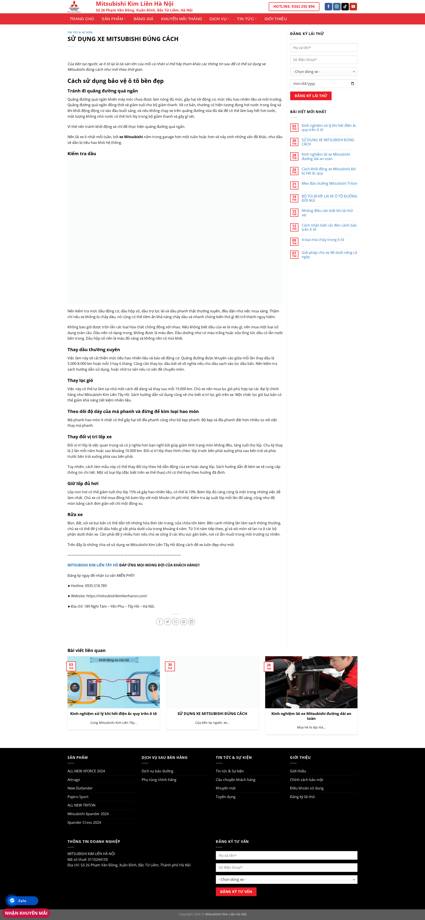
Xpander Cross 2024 (84, 822)
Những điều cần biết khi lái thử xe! (327, 213)
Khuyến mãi (226, 788)
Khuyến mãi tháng (181, 19)
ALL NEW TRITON (81, 805)
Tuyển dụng (226, 796)
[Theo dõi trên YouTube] (353, 6)
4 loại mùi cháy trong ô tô (323, 240)
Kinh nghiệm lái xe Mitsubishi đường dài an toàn (326, 156)
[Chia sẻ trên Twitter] (167, 621)
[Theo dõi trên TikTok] (345, 6)
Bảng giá (144, 19)
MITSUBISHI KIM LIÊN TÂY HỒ (93, 565)
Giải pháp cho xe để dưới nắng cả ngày (329, 255)
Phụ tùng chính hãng (159, 779)
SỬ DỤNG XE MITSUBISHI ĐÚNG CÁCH (328, 142)
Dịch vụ (218, 19)
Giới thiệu (276, 19)
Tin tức (245, 19)
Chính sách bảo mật (306, 779)
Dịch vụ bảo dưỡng (157, 771)
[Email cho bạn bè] (175, 621)
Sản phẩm (112, 19)
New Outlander (80, 788)
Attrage (74, 779)
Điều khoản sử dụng (307, 788)
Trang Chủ (82, 19)
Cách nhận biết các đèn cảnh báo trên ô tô (329, 227)
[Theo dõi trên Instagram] (336, 6)
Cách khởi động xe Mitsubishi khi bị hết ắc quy (329, 171)
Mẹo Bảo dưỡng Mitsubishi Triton (329, 183)
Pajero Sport (78, 796)
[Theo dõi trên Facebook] (328, 6)
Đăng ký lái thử (302, 796)
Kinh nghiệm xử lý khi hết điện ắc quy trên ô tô (329, 127)
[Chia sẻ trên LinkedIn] (191, 621)
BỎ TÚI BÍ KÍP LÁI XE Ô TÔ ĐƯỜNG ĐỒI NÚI (329, 198)
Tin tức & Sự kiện (80, 32)
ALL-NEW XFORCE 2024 (86, 771)
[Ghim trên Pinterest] (183, 621)
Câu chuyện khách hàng (235, 779)
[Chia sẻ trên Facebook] (159, 621)
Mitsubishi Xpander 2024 (88, 813)
